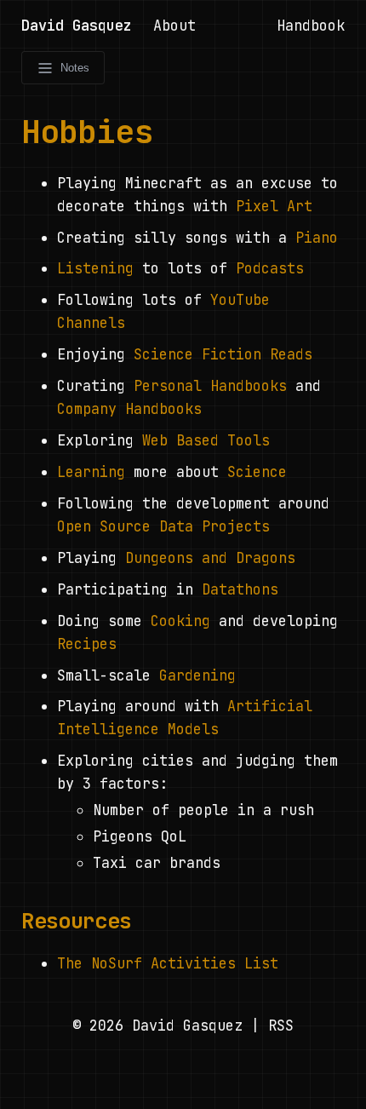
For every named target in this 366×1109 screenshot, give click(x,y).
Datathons (240, 589)
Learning (91, 472)
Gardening (197, 675)
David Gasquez (76, 25)
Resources (76, 920)
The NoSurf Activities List (167, 963)
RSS (281, 1025)
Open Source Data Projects (163, 526)
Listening (95, 268)
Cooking (180, 621)
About (174, 25)
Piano (316, 237)
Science (257, 472)
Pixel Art (274, 206)
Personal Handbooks (210, 385)
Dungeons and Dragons (210, 558)
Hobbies (86, 131)
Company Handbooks (129, 408)
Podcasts (270, 268)
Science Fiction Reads (223, 354)
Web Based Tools (206, 440)
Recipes (87, 644)
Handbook (311, 25)
